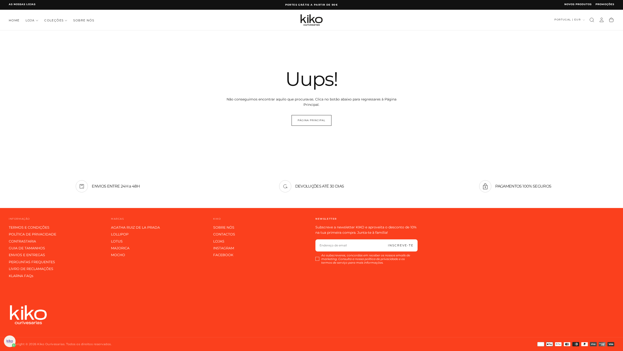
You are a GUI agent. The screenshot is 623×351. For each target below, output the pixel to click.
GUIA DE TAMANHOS (27, 248)
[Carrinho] (611, 20)
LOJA (30, 20)
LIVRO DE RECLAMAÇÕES (31, 269)
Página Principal (311, 120)
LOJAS (218, 241)
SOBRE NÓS (83, 20)
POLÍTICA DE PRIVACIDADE (32, 234)
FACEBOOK (223, 255)
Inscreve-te (400, 245)
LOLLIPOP (119, 234)
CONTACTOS (224, 234)
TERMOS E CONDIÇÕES (29, 227)
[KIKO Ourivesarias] (28, 314)
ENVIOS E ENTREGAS (27, 255)
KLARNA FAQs (21, 276)
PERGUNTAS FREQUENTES (32, 262)
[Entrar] (602, 20)
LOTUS (117, 241)
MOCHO (118, 255)
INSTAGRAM (223, 248)
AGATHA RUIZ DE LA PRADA (135, 227)
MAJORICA (120, 248)
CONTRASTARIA (22, 241)
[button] (592, 20)
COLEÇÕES (54, 20)
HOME (14, 20)
